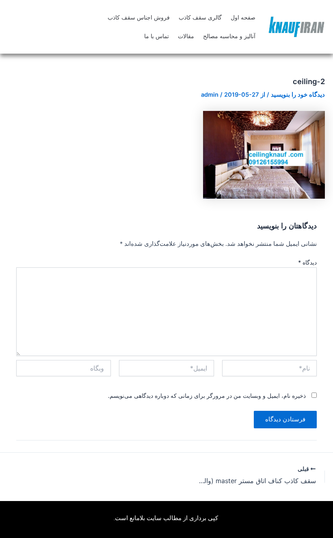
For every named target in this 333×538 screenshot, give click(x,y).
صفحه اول (243, 17)
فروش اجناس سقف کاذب (139, 17)
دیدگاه (307, 262)
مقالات (186, 36)
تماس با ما (156, 36)
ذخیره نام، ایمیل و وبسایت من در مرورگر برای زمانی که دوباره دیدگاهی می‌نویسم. (207, 395)
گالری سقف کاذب (200, 17)
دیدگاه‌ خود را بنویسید (298, 94)
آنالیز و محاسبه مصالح (229, 36)
